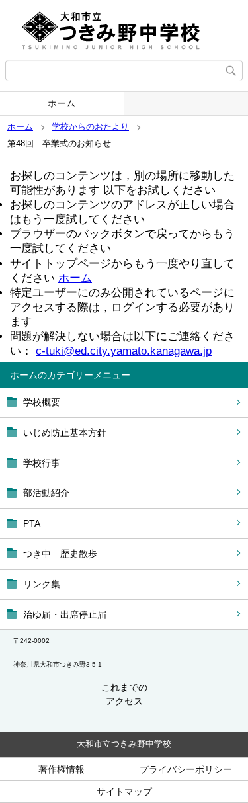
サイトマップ (124, 791)
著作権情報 (61, 769)
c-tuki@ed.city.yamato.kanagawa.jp (124, 351)
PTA (31, 523)
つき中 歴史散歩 (60, 553)
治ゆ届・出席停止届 (64, 614)
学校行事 (41, 463)
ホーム (61, 103)
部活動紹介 (46, 492)
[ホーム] (124, 30)
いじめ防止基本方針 (64, 432)
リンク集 (41, 584)
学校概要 (41, 402)
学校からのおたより (90, 127)
